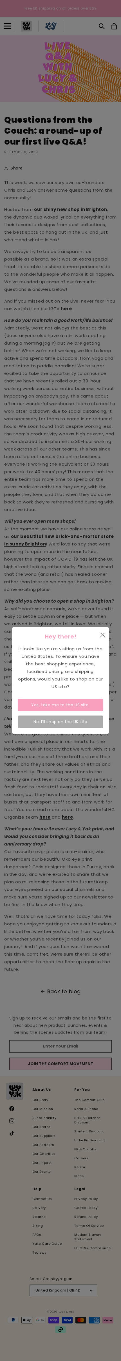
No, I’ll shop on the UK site (60, 721)
